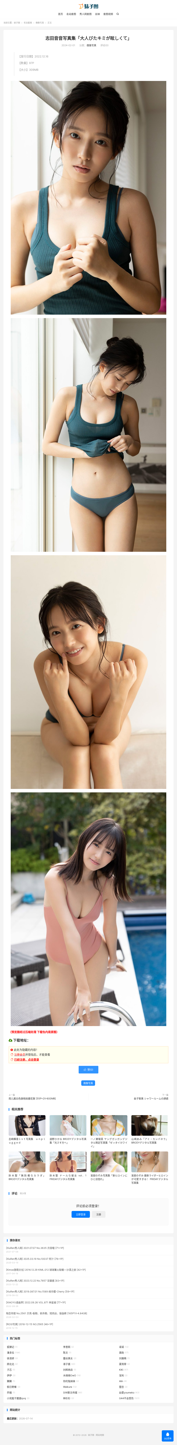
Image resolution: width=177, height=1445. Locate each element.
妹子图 (88, 6)
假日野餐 (13, 1386)
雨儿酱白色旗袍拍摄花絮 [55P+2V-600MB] (32, 1098)
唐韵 (123, 1352)
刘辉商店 (69, 1369)
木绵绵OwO (72, 1375)
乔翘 (11, 1392)
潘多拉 (13, 1352)
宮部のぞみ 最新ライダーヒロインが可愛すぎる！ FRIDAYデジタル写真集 (149, 1179)
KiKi (123, 1369)
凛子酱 (69, 1363)
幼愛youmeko (129, 1392)
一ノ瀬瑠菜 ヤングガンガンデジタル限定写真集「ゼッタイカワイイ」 (109, 1142)
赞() (88, 1069)
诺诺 (123, 1346)
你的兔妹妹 (71, 1381)
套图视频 (108, 13)
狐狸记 (12, 1346)
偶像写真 (40, 22)
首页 (60, 13)
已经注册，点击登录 (26, 1059)
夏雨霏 (124, 1363)
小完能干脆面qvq (18, 1398)
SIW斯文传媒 (72, 1392)
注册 (98, 1214)
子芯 (11, 1369)
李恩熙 (68, 1346)
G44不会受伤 (129, 1398)
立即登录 (81, 1214)
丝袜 (97, 13)
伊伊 (11, 1375)
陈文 (67, 1352)
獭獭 (11, 1381)
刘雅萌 (124, 1358)
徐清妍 (12, 1358)
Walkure (70, 1386)
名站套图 (71, 13)
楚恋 (123, 1386)
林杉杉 (68, 1398)
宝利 (123, 1375)
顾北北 (12, 1363)
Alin (123, 1381)
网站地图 (100, 1435)
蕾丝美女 (69, 1358)
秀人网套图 (86, 13)
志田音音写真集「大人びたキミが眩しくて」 (88, 38)
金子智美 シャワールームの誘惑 (151, 1098)
